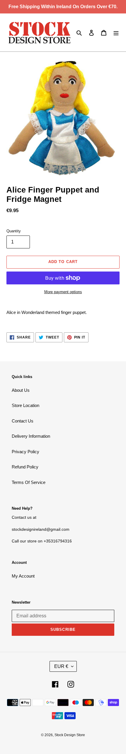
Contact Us (22, 420)
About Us (21, 390)
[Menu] (116, 32)
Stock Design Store (70, 735)
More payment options (63, 292)
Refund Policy (25, 466)
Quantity (13, 231)
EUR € (61, 666)
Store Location (25, 405)
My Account (23, 575)
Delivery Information (31, 436)
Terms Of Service (28, 482)
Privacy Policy (25, 451)
